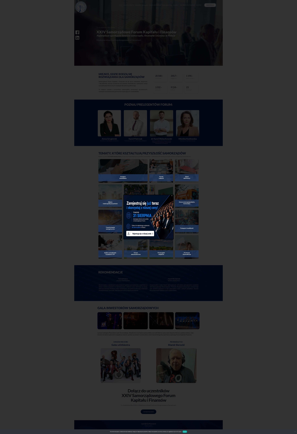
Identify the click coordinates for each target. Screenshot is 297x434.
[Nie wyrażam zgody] (295, 431)
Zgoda (184, 431)
